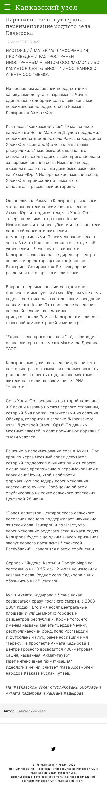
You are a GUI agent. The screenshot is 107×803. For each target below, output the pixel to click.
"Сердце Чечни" (70, 625)
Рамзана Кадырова (65, 693)
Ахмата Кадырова (23, 693)
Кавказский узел (44, 126)
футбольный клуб (27, 637)
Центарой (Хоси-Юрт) (40, 424)
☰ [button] (7, 7)
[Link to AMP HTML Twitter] (53, 749)
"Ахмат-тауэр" (55, 655)
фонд (47, 631)
